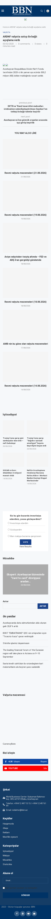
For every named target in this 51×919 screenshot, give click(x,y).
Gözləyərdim (16, 529)
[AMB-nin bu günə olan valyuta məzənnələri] (25, 325)
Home (5, 27)
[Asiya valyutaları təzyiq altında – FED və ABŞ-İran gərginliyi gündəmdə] (25, 238)
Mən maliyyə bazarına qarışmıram (25, 536)
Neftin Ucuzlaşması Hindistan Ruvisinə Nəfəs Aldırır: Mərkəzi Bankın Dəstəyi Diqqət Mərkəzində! (37, 475)
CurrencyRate (9, 744)
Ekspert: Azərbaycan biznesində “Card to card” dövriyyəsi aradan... (25, 578)
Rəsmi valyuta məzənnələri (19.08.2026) (25, 215)
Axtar (5, 601)
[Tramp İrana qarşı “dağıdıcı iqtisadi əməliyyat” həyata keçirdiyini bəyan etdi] (37, 427)
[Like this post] (22, 95)
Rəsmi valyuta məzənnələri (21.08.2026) (25, 173)
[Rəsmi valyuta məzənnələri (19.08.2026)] (25, 196)
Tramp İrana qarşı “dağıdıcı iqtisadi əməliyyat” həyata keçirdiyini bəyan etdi (36, 442)
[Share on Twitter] (34, 95)
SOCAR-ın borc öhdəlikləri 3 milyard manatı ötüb (12, 472)
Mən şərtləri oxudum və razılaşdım (21, 888)
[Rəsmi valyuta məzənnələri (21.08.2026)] (25, 154)
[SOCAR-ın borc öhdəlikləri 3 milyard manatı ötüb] (13, 460)
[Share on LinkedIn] (40, 95)
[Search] (41, 11)
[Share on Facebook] (28, 95)
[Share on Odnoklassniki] (47, 95)
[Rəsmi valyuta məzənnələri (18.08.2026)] (25, 283)
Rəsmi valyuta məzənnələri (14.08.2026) (25, 385)
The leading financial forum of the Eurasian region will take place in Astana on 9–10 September (23, 653)
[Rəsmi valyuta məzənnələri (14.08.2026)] (25, 367)
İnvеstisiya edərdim (19, 523)
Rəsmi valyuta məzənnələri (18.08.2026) (25, 301)
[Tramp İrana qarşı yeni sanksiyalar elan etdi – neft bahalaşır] (13, 427)
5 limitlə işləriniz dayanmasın (16, 643)
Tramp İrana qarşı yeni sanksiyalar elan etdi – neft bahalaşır (13, 440)
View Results (25, 546)
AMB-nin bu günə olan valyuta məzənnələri (25, 343)
